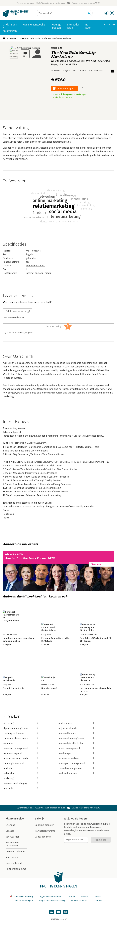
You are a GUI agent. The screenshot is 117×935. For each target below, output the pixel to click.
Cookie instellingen (24, 901)
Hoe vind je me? (49, 688)
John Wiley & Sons (35, 265)
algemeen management (16, 728)
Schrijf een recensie (16, 311)
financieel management (15, 748)
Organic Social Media (13, 688)
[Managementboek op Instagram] (65, 912)
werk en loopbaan (67, 773)
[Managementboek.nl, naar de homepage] (16, 16)
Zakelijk (39, 818)
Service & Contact (79, 901)
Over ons (10, 825)
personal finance (67, 733)
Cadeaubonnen (43, 836)
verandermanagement (70, 768)
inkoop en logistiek (13, 753)
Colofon (71, 896)
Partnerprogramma (16, 869)
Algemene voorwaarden (50, 896)
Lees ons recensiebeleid (13, 317)
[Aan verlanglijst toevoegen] (82, 88)
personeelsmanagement (71, 738)
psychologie (64, 753)
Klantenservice (15, 818)
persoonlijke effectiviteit (71, 743)
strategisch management (71, 763)
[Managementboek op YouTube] (58, 912)
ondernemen (65, 723)
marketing (8, 778)
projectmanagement (69, 748)
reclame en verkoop (68, 758)
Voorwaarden (13, 836)
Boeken (12, 38)
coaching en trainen (13, 733)
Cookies (97, 896)
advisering (8, 723)
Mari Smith (56, 48)
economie (8, 743)
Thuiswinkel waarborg (23, 896)
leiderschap (9, 773)
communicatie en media (15, 738)
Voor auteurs (12, 857)
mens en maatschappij (15, 783)
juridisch (7, 768)
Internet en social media (30, 38)
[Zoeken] (89, 13)
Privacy (84, 896)
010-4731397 (109, 24)
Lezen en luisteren (15, 851)
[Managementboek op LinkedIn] (51, 912)
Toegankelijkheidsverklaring (52, 901)
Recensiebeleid (14, 863)
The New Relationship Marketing (57, 38)
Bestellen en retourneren (12, 844)
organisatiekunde (67, 728)
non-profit (8, 788)
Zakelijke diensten (44, 825)
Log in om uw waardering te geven (18, 332)
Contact (10, 831)
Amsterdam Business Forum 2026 (30, 558)
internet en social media (16, 758)
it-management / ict (13, 763)
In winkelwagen (65, 88)
